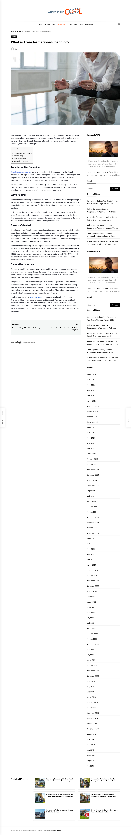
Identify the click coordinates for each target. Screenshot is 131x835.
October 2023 (92, 528)
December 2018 (93, 713)
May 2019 (90, 687)
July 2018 (90, 740)
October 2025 (92, 417)
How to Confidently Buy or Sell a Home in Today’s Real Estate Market (104, 811)
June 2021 (91, 650)
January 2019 (92, 708)
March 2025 (91, 454)
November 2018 (93, 718)
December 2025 (93, 406)
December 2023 (93, 517)
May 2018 (90, 750)
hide (25, 149)
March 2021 (91, 660)
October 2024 (92, 480)
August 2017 (91, 761)
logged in (21, 342)
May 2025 (90, 443)
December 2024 (93, 470)
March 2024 (91, 501)
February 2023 (92, 570)
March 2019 (91, 697)
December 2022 (93, 581)
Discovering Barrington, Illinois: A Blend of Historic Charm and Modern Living (59, 780)
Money (76, 24)
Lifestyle (61, 24)
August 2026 (91, 374)
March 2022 (91, 628)
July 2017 (90, 766)
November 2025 (93, 411)
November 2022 (93, 586)
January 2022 (92, 639)
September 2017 (93, 755)
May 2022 (90, 618)
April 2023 (90, 560)
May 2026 (90, 390)
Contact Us (89, 24)
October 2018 (92, 724)
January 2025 (92, 464)
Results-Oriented (19, 158)
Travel (69, 24)
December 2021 (93, 644)
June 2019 (91, 681)
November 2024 (93, 475)
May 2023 (90, 554)
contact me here (102, 172)
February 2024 (92, 507)
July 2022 (90, 607)
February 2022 (92, 634)
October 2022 (92, 591)
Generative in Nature (20, 161)
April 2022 (90, 623)
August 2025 (91, 427)
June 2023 (91, 549)
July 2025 (90, 433)
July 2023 (90, 544)
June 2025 (91, 438)
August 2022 (91, 602)
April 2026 (90, 396)
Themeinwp (57, 830)
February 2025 (92, 459)
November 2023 (93, 523)
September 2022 (93, 597)
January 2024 (92, 512)
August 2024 (91, 491)
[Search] (119, 24)
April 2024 (90, 496)
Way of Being (17, 156)
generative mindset (37, 297)
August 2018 (91, 734)
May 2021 (90, 655)
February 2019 (92, 702)
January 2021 (92, 665)
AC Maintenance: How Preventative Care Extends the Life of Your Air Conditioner (59, 795)
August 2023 (91, 538)
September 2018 (93, 729)
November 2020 (93, 676)
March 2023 (91, 565)
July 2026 (90, 380)
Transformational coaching (21, 172)
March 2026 (91, 401)
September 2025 (93, 422)
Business (47, 24)
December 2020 (93, 671)
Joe (16, 49)
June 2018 (91, 745)
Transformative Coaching (22, 153)
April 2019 (90, 692)
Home (40, 24)
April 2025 (90, 448)
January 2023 (92, 575)
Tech (81, 24)
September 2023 (93, 533)
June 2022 (91, 613)
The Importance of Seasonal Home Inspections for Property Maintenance (103, 795)
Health (54, 24)
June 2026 (91, 385)
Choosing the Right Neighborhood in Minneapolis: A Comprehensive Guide (103, 780)
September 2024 (93, 486)
